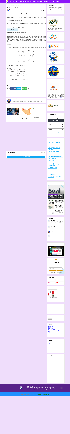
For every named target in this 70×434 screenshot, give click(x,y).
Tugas (53, 1)
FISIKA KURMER (51, 149)
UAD (49, 350)
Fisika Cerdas (60, 97)
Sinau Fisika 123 (50, 328)
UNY (49, 343)
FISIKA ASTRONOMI (58, 144)
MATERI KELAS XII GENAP (52, 174)
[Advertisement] (26, 136)
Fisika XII (26, 1)
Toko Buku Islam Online (52, 336)
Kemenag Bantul (51, 327)
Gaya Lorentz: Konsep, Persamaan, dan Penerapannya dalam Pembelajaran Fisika (25, 117)
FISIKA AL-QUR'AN (51, 142)
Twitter (19, 88)
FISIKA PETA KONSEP (52, 158)
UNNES (49, 342)
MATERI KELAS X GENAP (52, 167)
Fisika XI (21, 1)
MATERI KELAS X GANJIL (52, 165)
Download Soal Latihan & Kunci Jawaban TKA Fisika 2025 (59, 201)
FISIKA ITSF (50, 147)
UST (48, 351)
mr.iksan (14, 98)
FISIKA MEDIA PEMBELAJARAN (53, 151)
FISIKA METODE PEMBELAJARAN (54, 153)
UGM (49, 344)
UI (48, 349)
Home (11, 1)
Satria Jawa (50, 332)
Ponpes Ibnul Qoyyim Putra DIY (53, 330)
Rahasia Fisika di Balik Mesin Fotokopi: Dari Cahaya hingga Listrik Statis (58, 207)
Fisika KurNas (32, 1)
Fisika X (17, 1)
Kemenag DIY (50, 326)
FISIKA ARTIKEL (51, 144)
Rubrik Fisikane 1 (40, 1)
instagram (52, 282)
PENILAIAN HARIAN (51, 176)
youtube (60, 282)
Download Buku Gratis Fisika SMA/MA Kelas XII (12, 116)
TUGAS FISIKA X (58, 176)
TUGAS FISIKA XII (51, 178)
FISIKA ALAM (58, 142)
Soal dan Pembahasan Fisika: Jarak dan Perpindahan (58, 211)
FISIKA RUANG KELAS (52, 160)
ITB (48, 345)
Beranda (8, 5)
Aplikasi (57, 1)
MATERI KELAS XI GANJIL (52, 169)
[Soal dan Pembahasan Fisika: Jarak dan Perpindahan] (51, 211)
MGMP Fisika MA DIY (51, 329)
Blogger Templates (33, 394)
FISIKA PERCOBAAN (59, 156)
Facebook (14, 88)
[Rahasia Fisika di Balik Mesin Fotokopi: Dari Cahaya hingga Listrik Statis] (51, 206)
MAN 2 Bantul (50, 331)
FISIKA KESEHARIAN (56, 147)
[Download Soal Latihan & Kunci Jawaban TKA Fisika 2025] (51, 201)
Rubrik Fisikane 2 (47, 1)
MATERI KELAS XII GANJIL (14, 5)
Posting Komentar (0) (26, 156)
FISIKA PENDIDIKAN (52, 156)
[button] (63, 1)
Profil (14, 1)
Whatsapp (25, 88)
